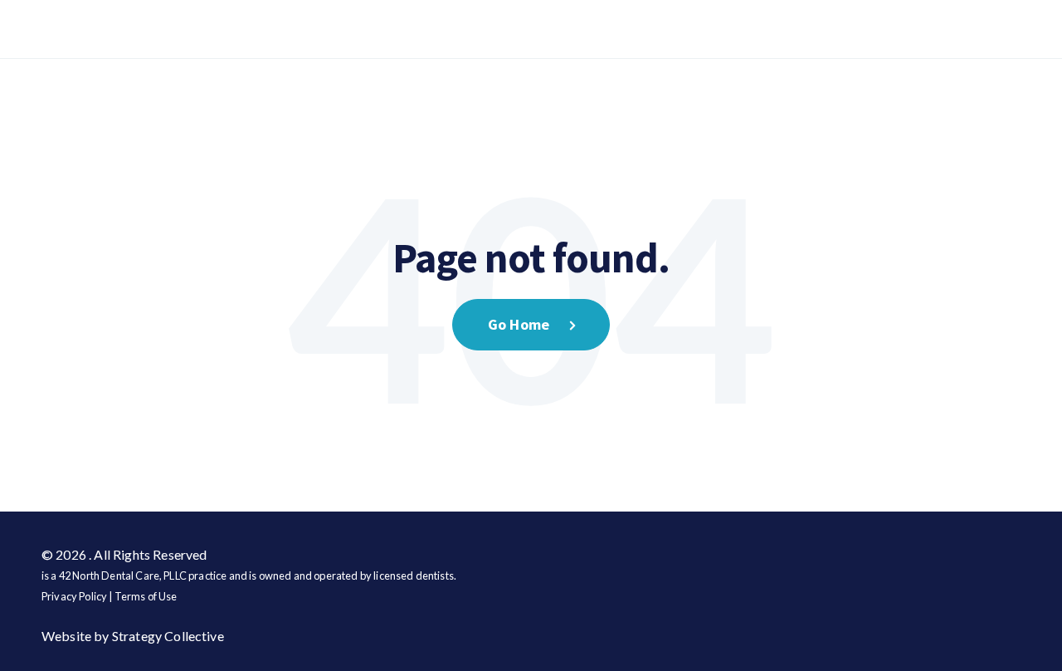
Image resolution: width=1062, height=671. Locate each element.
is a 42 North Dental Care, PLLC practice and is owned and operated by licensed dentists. (248, 575)
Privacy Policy (74, 596)
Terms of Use (146, 596)
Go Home (518, 324)
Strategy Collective (168, 636)
